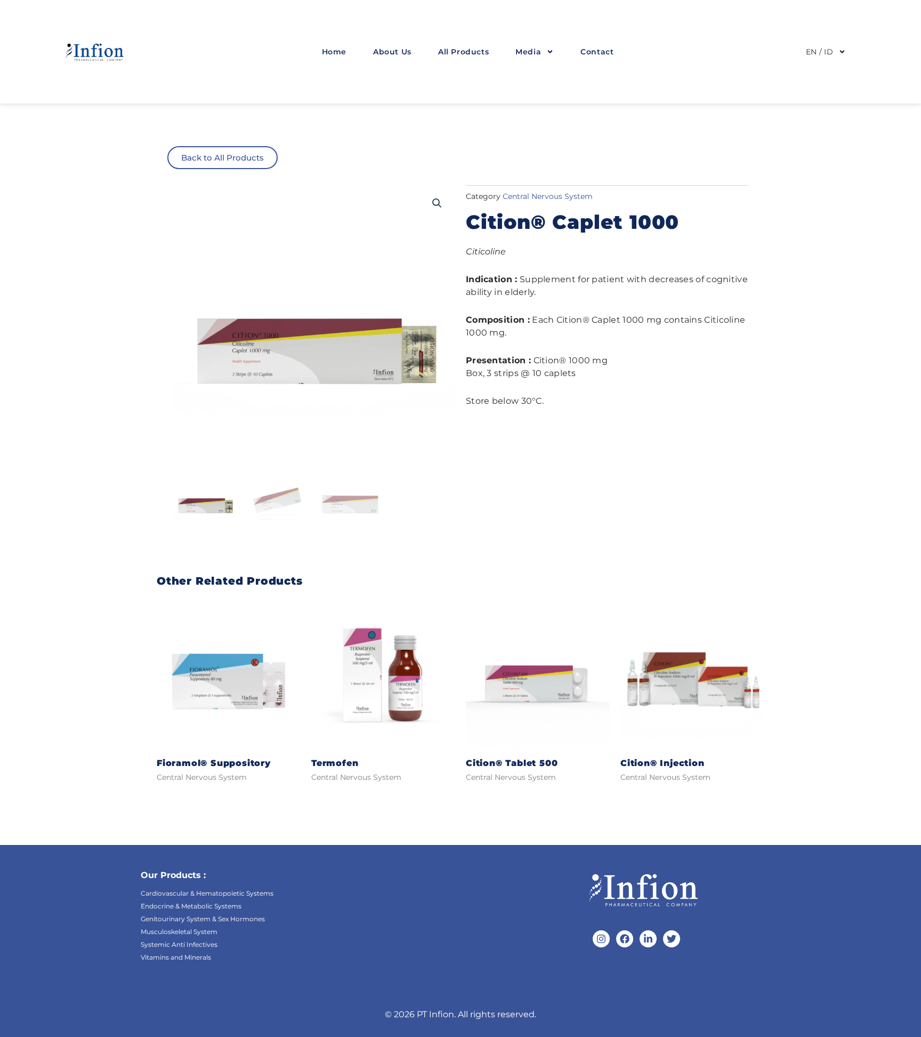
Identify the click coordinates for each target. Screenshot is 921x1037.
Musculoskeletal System (179, 932)
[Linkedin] (648, 938)
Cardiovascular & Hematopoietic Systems (207, 893)
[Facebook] (624, 938)
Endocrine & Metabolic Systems (191, 906)
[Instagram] (601, 938)
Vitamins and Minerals (176, 957)
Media (528, 52)
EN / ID (819, 52)
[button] (437, 203)
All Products (463, 52)
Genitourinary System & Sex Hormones (203, 919)
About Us (392, 52)
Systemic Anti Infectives (179, 944)
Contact (596, 52)
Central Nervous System (548, 196)
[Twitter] (671, 938)
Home (334, 52)
